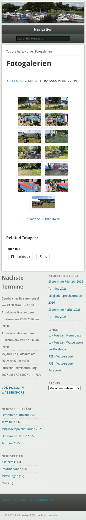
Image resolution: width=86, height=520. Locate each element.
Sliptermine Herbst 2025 (18, 436)
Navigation (43, 29)
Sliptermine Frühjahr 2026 (19, 415)
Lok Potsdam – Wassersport (28, 500)
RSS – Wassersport (60, 356)
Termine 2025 (11, 443)
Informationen (11, 469)
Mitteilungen (10, 476)
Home (29, 51)
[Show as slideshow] (43, 219)
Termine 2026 (11, 422)
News (5, 483)
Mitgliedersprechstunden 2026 (22, 429)
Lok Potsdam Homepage (64, 335)
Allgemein (15, 81)
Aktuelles (8, 462)
